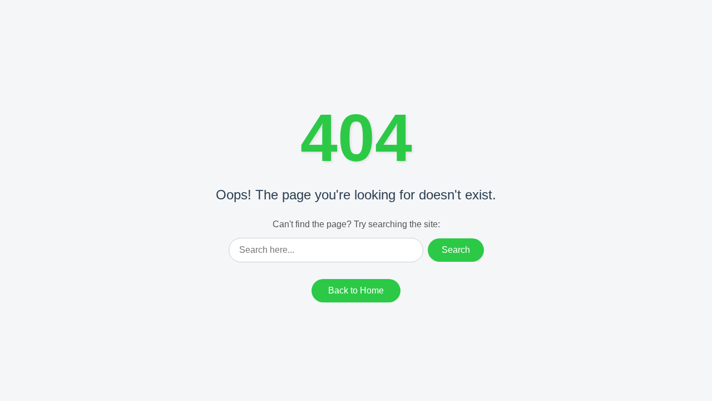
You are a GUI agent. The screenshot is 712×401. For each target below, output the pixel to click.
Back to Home (356, 290)
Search (456, 250)
